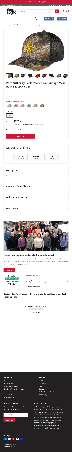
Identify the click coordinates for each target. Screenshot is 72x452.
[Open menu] (4, 11)
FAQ (5, 380)
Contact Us (42, 389)
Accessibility (43, 395)
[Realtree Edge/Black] (41, 106)
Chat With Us (66, 5)
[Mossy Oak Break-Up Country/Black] (35, 106)
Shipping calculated (30, 124)
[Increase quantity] (25, 130)
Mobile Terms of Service (47, 392)
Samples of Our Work (11, 386)
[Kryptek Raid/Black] (22, 106)
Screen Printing (9, 398)
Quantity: (9, 130)
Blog (40, 386)
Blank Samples (8, 395)
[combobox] (37, 11)
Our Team (42, 383)
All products (12, 25)
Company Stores (9, 392)
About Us (59, 5)
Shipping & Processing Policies (14, 389)
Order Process (52, 5)
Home (5, 25)
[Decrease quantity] (16, 130)
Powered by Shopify (9, 446)
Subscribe (9, 420)
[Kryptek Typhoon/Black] (28, 106)
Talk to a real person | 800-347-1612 (11, 5)
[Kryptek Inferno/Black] (15, 106)
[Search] (57, 11)
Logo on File (62, 18)
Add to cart (21, 136)
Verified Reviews (9, 383)
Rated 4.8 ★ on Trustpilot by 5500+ (36, 2)
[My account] (63, 11)
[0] (67, 11)
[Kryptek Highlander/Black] (9, 106)
